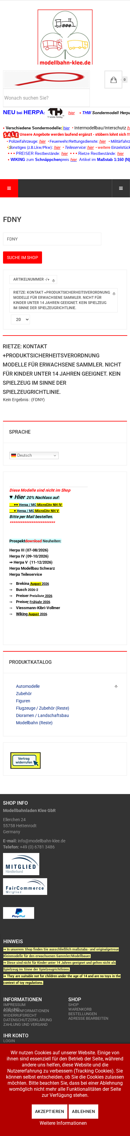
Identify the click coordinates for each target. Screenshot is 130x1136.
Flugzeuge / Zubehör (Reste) (42, 708)
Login (9, 1041)
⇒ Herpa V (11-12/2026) (31, 562)
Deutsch (24, 455)
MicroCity (44, 505)
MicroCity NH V (34, 511)
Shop (73, 1004)
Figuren (23, 700)
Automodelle (28, 686)
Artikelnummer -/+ (31, 279)
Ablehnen (83, 1111)
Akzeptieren (49, 1111)
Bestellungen (82, 1014)
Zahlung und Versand (25, 1024)
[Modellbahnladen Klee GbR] (65, 37)
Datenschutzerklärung (27, 1020)
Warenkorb (80, 1009)
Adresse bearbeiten (88, 1018)
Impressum (14, 1004)
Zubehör (24, 693)
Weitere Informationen (63, 1123)
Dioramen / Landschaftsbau (42, 715)
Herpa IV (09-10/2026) (29, 556)
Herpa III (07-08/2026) (28, 550)
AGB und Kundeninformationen (26, 1009)
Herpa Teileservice (25, 574)
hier (71, 113)
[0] (113, 79)
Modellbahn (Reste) (34, 722)
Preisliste (34, 596)
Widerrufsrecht (20, 1015)
